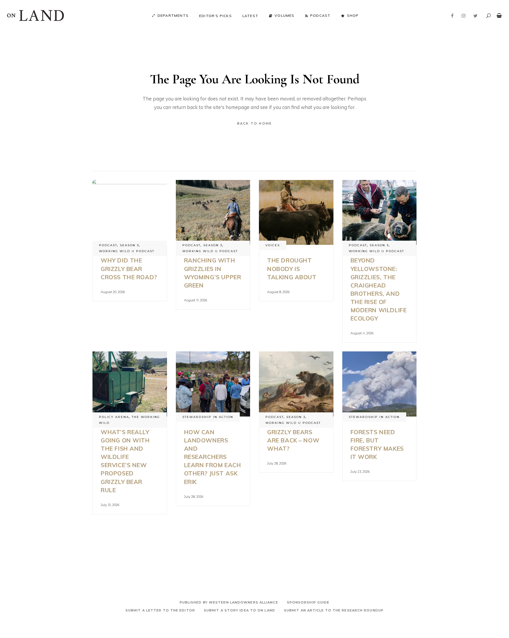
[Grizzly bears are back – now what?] (296, 383)
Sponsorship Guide (308, 602)
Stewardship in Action (207, 417)
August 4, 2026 (362, 333)
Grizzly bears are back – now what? (293, 440)
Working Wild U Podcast (126, 251)
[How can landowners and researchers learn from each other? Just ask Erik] (213, 383)
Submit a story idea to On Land (239, 610)
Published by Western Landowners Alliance (229, 602)
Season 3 (129, 245)
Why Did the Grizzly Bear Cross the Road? (129, 268)
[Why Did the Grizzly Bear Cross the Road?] (129, 212)
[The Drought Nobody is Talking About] (296, 212)
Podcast (108, 245)
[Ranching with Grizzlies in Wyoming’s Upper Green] (213, 212)
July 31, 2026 (110, 505)
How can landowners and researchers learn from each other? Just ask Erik (212, 456)
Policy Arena (114, 417)
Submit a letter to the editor (160, 610)
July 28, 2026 (193, 497)
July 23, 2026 (360, 472)
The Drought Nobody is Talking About (292, 268)
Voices (272, 245)
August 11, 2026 (195, 300)
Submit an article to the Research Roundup (334, 610)
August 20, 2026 (113, 292)
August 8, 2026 (278, 292)
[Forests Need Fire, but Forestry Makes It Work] (379, 383)
